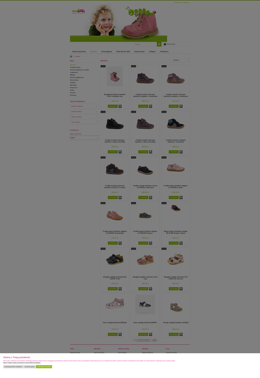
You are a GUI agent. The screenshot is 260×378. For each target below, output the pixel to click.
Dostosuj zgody (29, 366)
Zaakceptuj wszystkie (44, 366)
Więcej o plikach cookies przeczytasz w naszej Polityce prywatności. (22, 362)
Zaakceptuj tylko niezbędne (13, 366)
